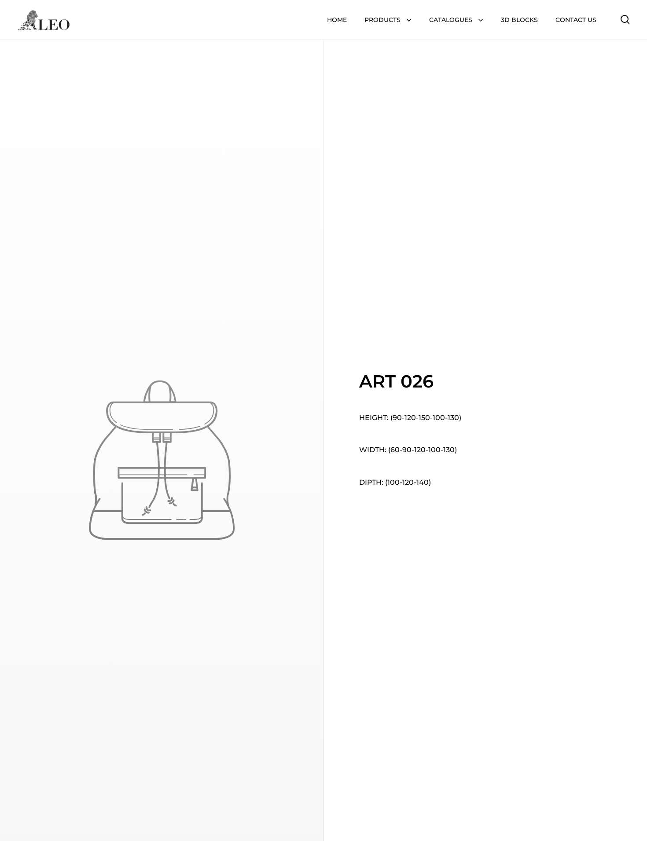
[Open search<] (625, 19)
